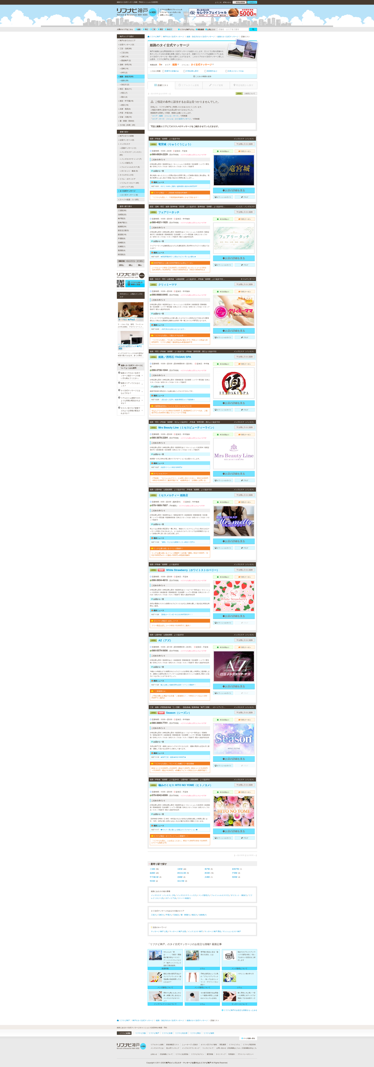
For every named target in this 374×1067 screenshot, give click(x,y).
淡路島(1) (203, 914)
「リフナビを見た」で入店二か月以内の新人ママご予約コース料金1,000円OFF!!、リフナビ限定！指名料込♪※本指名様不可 (179, 341)
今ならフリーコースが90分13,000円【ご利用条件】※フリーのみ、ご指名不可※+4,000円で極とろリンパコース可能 (179, 411)
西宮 (161, 29)
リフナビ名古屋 (181, 1033)
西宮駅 (207, 873)
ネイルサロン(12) (126, 174)
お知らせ (154, 1054)
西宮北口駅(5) (123, 230)
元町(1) (161, 914)
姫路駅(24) (122, 226)
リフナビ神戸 (154, 1033)
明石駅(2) (121, 254)
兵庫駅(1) (121, 246)
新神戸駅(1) (122, 222)
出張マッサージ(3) (127, 44)
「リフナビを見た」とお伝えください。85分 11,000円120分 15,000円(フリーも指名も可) (179, 842)
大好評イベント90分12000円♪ (171, 467)
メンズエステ (125, 144)
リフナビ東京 (195, 1033)
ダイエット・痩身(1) (239, 895)
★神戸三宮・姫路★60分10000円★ (173, 757)
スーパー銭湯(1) (184, 898)
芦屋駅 (234, 873)
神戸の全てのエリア (127, 40)
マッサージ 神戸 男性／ (213, 931)
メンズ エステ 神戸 (195, 931)
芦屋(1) (169, 914)
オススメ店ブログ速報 (209, 1044)
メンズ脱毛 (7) (127, 162)
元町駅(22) (122, 214)
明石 (146, 29)
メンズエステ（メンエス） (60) (131, 153)
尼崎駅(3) (121, 242)
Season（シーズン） (171, 713)
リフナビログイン (197, 1054)
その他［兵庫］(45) (127, 125)
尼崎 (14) (124, 68)
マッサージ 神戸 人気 (159, 931)
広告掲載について (166, 1054)
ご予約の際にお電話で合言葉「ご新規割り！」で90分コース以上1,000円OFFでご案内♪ (179, 697)
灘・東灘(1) (185, 914)
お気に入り (211, 29)
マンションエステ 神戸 (232, 931)
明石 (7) (124, 92)
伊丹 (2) (124, 72)
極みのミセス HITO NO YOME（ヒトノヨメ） (182, 785)
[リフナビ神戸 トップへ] (137, 12)
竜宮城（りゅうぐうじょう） (172, 144)
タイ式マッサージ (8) (129, 194)
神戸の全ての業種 (127, 136)
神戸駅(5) (121, 218)
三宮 (153, 29)
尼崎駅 (180, 877)
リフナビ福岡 (209, 1033)
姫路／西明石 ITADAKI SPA (171, 357)
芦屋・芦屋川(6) (126, 112)
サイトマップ (221, 1054)
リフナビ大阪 (140, 1033)
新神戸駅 (235, 869)
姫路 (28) (124, 80)
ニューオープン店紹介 (190, 1044)
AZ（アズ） (161, 640)
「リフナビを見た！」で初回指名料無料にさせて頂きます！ (175, 197)
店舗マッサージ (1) (128, 148)
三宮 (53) (124, 52)
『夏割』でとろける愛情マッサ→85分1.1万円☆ (178, 542)
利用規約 (231, 1054)
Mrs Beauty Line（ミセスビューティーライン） (183, 427)
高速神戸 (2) (126, 60)
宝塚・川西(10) (126, 117)
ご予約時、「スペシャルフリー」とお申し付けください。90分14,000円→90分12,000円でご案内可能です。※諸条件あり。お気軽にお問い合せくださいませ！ (179, 479)
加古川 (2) (125, 84)
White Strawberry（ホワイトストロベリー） (185, 570)
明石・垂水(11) (126, 89)
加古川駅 (180, 881)
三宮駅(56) (122, 210)
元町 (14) (124, 56)
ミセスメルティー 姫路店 (169, 495)
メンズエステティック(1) (187, 895)
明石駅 (152, 881)
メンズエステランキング (191, 1048)
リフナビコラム (234, 1044)
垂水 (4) (124, 97)
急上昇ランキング (172, 1048)
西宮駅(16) (122, 234)
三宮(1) (154, 914)
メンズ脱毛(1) (203, 895)
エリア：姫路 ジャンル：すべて (165, 115)
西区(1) (194, 914)
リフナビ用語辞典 (249, 1044)
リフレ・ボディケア (127, 179)
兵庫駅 (207, 877)
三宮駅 (152, 869)
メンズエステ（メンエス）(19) (163, 895)
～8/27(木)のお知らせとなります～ (173, 329)
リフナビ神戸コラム (187, 29)
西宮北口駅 (181, 873)
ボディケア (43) (127, 186)
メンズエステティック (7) (131, 159)
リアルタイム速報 (157, 1044)
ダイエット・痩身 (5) (129, 171)
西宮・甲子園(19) (126, 100)
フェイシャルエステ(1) (220, 895)
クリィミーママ (164, 284)
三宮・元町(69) (126, 48)
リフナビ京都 (167, 1033)
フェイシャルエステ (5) (130, 167)
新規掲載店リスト (172, 1044)
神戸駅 (207, 869)
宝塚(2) (176, 914)
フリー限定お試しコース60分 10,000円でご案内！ (171, 625)
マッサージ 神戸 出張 (177, 931)
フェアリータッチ (165, 212)
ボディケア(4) (170, 898)
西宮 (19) (124, 105)
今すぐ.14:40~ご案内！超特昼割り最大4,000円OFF (179, 186)
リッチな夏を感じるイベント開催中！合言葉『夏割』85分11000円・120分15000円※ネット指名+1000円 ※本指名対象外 (179, 554)
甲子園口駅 (154, 877)
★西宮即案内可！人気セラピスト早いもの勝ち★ (178, 256)
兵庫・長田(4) (125, 109)
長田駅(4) (121, 250)
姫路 (139, 29)
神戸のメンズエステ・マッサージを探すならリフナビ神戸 (188, 1062)
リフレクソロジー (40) (130, 182)
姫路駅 (152, 873)
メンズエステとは (157, 1048)
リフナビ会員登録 (181, 1054)
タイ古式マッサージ (127, 191)
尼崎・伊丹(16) (126, 64)
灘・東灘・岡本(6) (127, 120)
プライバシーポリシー (246, 1054)
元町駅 (180, 869)
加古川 (169, 29)
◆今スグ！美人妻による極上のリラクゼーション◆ (179, 829)
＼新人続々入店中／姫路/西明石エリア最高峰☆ (178, 399)
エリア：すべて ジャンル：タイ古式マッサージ (171, 118)
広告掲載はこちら (234, 1048)
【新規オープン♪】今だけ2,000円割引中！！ (177, 614)
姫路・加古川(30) (126, 76)
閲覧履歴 (201, 29)
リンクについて (208, 1048)
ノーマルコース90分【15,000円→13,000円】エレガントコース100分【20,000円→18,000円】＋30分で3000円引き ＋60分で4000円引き (178, 269)
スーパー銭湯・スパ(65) (129, 199)
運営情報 (210, 1054)
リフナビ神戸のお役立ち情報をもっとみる (240, 1010)
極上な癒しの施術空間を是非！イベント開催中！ (178, 684)
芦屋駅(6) (121, 238)
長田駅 (234, 877)
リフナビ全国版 (125, 1033)
